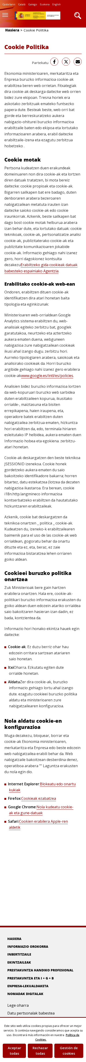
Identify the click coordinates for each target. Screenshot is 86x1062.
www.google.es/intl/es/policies (47, 375)
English (56, 4)
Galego (32, 4)
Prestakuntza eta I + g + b (30, 978)
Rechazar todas (40, 1051)
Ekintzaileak (19, 962)
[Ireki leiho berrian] (54, 62)
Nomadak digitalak (25, 994)
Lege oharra (18, 1005)
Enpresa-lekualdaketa (27, 986)
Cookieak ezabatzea (38, 798)
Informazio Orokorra (27, 946)
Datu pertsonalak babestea (31, 1013)
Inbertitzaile (19, 954)
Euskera (45, 4)
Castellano (9, 4)
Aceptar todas (14, 1051)
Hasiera (12, 30)
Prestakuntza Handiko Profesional (40, 970)
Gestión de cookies (69, 1051)
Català (21, 4)
